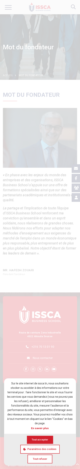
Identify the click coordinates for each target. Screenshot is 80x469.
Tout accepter (40, 439)
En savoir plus (40, 428)
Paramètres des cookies (41, 449)
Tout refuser (40, 458)
